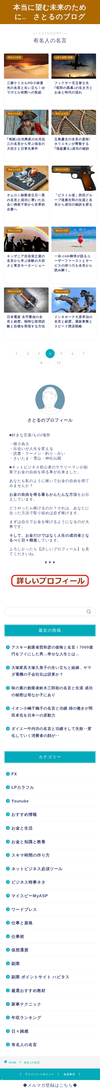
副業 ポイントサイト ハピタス (40, 977)
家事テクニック (26, 1004)
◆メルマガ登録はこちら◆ (50, 1085)
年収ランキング (26, 1017)
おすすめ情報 (24, 814)
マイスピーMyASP (29, 895)
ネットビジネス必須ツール (37, 868)
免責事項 (69, 1074)
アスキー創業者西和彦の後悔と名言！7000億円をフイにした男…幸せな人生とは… (52, 650)
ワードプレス (24, 909)
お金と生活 (22, 828)
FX (14, 774)
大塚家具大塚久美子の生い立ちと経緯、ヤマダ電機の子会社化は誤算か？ (51, 671)
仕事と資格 (22, 922)
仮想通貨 (20, 950)
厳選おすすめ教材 (28, 990)
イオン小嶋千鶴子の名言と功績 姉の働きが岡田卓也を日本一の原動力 (52, 711)
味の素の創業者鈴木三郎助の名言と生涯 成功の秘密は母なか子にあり (52, 691)
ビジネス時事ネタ (28, 882)
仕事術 (17, 936)
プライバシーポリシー (39, 1074)
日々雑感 (20, 1031)
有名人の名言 (24, 1044)
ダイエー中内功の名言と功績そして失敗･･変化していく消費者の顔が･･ (51, 732)
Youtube (20, 801)
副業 (15, 963)
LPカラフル (22, 787)
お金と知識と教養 (28, 841)
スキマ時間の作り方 (30, 855)
